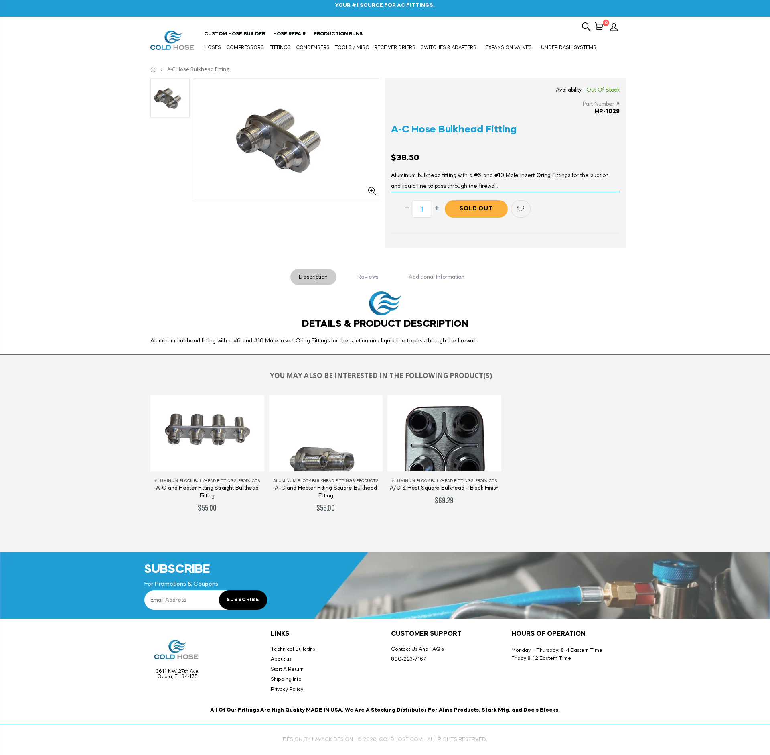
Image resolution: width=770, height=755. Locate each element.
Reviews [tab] (368, 277)
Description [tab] (313, 277)
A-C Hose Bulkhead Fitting (454, 130)
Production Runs (338, 34)
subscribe (243, 600)
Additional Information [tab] (436, 277)
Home (153, 69)
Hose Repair (289, 34)
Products (249, 481)
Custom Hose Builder (234, 34)
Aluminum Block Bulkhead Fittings (195, 481)
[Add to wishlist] (521, 209)
